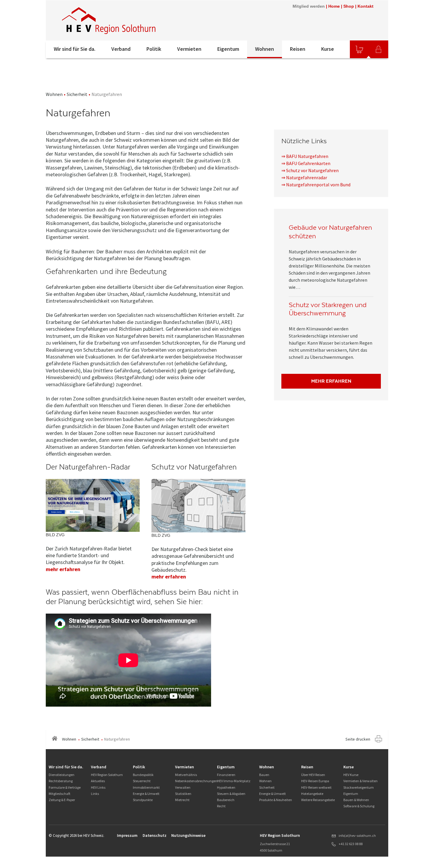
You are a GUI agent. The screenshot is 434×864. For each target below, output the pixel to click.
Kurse (327, 48)
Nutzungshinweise (188, 835)
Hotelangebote (312, 793)
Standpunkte (143, 800)
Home (334, 6)
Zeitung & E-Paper (62, 800)
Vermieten (189, 48)
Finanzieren (226, 774)
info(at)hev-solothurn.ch (357, 835)
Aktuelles (98, 781)
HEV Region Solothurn (107, 774)
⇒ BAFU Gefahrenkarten (305, 163)
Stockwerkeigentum (358, 787)
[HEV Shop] (359, 49)
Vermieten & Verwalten (360, 781)
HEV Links (98, 787)
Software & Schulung (358, 806)
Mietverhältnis (186, 774)
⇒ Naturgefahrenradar (304, 177)
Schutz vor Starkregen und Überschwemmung (328, 309)
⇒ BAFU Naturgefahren (304, 156)
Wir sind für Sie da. (74, 48)
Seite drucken (357, 739)
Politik (153, 48)
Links (95, 793)
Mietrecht (182, 800)
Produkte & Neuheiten (275, 800)
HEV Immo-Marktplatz (233, 781)
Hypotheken (226, 787)
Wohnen (264, 48)
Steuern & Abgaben (231, 793)
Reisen (297, 48)
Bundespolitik (143, 774)
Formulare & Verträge (65, 787)
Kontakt (365, 6)
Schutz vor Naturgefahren (194, 467)
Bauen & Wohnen (356, 800)
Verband (120, 48)
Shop (348, 6)
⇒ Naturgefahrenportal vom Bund (315, 185)
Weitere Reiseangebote (318, 800)
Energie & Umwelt (146, 793)
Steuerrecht (142, 781)
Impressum (127, 835)
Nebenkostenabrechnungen (196, 781)
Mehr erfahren (331, 381)
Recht (221, 806)
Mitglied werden (309, 6)
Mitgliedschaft (59, 793)
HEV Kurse (350, 774)
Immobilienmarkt (146, 787)
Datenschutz (155, 835)
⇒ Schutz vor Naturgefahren (310, 170)
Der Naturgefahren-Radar (88, 467)
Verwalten (182, 787)
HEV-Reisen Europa (315, 781)
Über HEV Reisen (313, 774)
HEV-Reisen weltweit (316, 787)
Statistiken (183, 793)
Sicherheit (77, 94)
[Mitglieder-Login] (378, 49)
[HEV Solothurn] (110, 20)
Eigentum (228, 48)
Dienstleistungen (61, 774)
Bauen (264, 774)
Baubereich (225, 800)
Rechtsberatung (61, 781)
